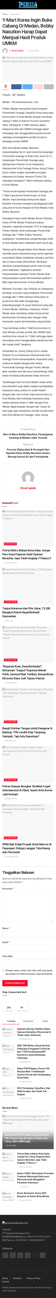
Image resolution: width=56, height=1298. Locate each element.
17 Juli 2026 (23, 1187)
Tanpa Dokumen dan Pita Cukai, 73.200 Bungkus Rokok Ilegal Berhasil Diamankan (26, 612)
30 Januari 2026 (10, 683)
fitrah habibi (18, 51)
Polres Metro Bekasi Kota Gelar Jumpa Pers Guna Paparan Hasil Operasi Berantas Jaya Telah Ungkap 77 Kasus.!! (26, 554)
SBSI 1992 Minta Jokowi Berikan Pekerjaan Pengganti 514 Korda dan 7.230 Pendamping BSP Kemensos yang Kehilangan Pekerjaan (33, 1051)
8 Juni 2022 (34, 51)
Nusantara (15, 14)
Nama (6, 928)
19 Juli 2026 (11, 1145)
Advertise (17, 1278)
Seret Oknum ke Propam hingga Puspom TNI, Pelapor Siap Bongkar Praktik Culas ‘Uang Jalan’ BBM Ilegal (27, 1138)
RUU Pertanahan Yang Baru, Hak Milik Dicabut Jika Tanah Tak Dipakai (33, 1091)
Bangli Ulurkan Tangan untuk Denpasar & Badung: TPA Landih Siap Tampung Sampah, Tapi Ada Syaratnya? (27, 732)
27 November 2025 (11, 857)
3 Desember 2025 (10, 799)
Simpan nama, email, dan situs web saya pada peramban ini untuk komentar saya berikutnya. (29, 972)
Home (4, 14)
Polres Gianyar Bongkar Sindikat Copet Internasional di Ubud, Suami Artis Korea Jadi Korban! (27, 790)
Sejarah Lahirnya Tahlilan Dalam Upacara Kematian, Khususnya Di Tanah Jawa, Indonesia (34, 1032)
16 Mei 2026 (8, 621)
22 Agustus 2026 (10, 563)
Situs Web (7, 956)
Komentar (8, 888)
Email (6, 942)
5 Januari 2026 (10, 741)
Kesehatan (10, 544)
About (5, 1278)
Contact (5, 1281)
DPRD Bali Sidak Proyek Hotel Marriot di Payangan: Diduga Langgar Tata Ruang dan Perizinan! (26, 848)
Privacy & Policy (33, 1278)
